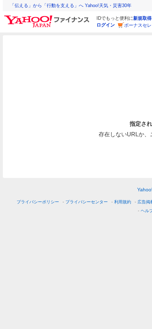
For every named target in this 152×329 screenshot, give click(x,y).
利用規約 (122, 201)
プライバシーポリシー (38, 201)
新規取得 (142, 18)
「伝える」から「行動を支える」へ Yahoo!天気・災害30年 (70, 5)
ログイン (106, 25)
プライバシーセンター (86, 201)
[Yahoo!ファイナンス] (48, 17)
